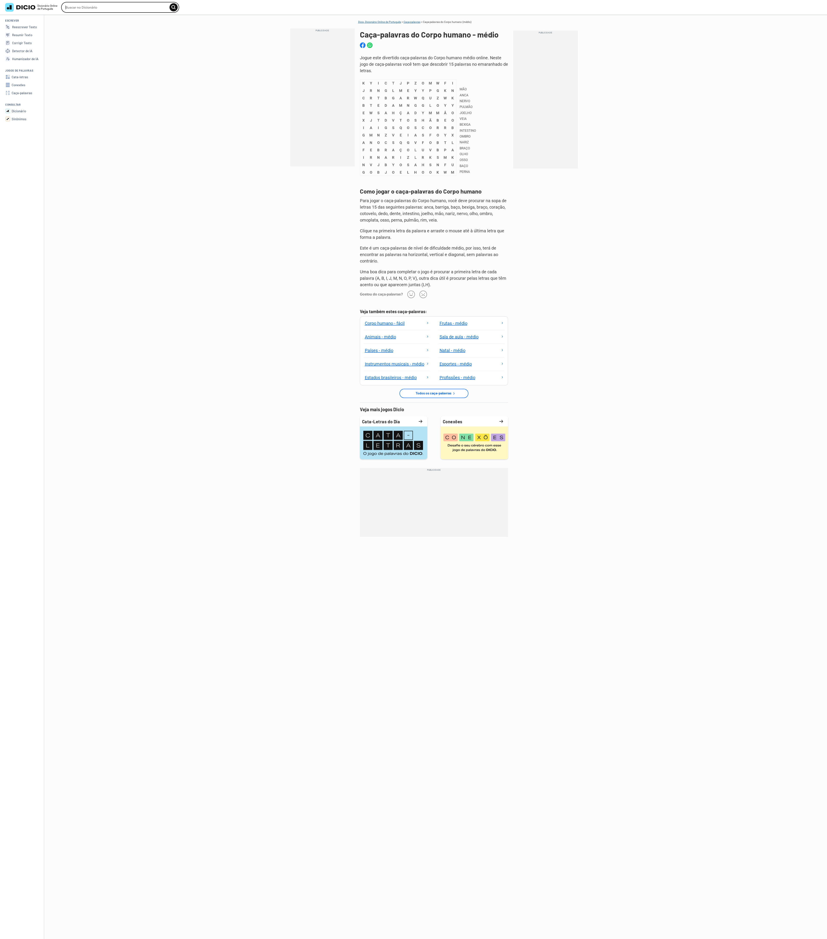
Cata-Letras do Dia (381, 421)
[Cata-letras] (393, 442)
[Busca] (173, 7)
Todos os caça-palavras (433, 393)
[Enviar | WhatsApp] (370, 45)
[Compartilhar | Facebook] (362, 45)
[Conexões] (474, 442)
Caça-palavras (412, 21)
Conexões (452, 421)
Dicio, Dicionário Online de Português (379, 21)
